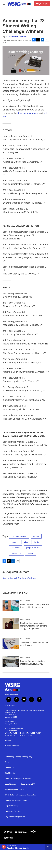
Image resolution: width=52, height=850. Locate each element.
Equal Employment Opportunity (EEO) (20, 784)
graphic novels (33, 548)
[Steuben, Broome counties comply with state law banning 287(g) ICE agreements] (11, 623)
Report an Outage (12, 806)
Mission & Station (12, 746)
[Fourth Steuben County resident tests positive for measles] (11, 605)
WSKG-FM (8, 733)
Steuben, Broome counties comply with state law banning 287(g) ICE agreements (33, 626)
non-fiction (16, 553)
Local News (25, 601)
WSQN (16, 735)
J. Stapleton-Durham (16, 36)
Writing (37, 542)
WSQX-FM (17, 733)
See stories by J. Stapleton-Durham (19, 578)
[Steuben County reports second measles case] (11, 643)
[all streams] (48, 847)
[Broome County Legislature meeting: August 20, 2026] (11, 661)
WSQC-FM (8, 735)
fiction (36, 536)
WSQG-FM (25, 733)
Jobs (7, 762)
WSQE (33, 733)
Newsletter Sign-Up (12, 811)
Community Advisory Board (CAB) (18, 757)
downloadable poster (28, 113)
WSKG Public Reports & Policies (18, 778)
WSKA (30, 735)
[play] (3, 847)
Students (16, 548)
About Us (8, 740)
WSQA (38, 733)
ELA (26, 542)
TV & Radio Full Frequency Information (20, 795)
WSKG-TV (23, 735)
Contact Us (9, 768)
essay (30, 553)
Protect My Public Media (14, 789)
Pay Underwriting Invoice (15, 817)
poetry (14, 542)
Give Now (42, 4)
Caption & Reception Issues (16, 800)
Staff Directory (10, 773)
